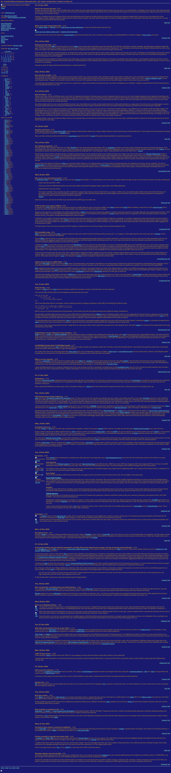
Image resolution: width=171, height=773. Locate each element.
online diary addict (83, 730)
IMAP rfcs (71, 274)
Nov (4, 72)
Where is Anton (146, 697)
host (152, 671)
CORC (3, 42)
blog (48, 442)
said (124, 334)
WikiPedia (81, 629)
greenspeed (89, 442)
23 (8, 59)
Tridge (119, 549)
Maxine (99, 314)
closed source (80, 631)
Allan (48, 738)
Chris (97, 439)
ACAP (57, 157)
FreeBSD (155, 500)
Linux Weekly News (7, 36)
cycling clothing (124, 412)
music (6, 103)
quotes (146, 320)
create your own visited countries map (47, 32)
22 (6, 59)
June (6, 119)
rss (9, 48)
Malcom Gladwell (151, 78)
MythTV (68, 747)
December (8, 51)
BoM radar (61, 517)
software (7, 95)
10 (10, 56)
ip (5, 89)
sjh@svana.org (10, 13)
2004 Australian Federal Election (78, 642)
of (113, 364)
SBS (51, 738)
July (5, 122)
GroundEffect (57, 415)
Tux (74, 506)
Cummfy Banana (87, 671)
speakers (63, 133)
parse (37, 322)
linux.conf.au (147, 35)
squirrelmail (98, 271)
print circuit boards (51, 589)
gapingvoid (38, 711)
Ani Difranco (121, 367)
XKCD (3, 37)
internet (7, 88)
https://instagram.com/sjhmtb (17, 17)
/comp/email (163, 229)
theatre (7, 105)
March (6, 137)
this (108, 364)
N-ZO (66, 415)
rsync (62, 256)
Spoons (100, 428)
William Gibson (45, 551)
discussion (52, 629)
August (6, 121)
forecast (15, 45)
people (130, 351)
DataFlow (64, 501)
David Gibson (137, 274)
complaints (111, 147)
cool (120, 351)
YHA (73, 431)
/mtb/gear (164, 511)
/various (164, 38)
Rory (64, 163)
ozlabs (120, 410)
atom (16, 48)
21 (4, 59)
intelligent (125, 351)
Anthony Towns (6, 27)
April (5, 136)
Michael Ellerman (109, 410)
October (6, 133)
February (6, 138)
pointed (39, 738)
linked (156, 431)
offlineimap (101, 276)
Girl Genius (4, 39)
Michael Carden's (63, 464)
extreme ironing (62, 406)
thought (125, 361)
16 (8, 58)
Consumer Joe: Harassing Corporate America (52, 557)
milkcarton (8, 113)
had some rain (61, 516)
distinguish (57, 593)
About (3, 8)
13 (1, 58)
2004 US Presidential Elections (45, 642)
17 (10, 58)
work (6, 115)
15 (6, 58)
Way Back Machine (121, 407)
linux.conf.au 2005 (60, 131)
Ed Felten (146, 398)
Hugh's (44, 442)
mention (47, 711)
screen (7, 104)
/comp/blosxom (162, 259)
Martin (48, 634)
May (5, 124)
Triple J (167, 406)
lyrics (55, 289)
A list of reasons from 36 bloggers (63, 711)
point (45, 289)
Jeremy (88, 386)
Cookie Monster (152, 506)
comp (6, 80)
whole (111, 351)
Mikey (54, 46)
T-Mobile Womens (52, 493)
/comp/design (163, 171)
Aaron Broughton (6, 23)
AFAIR (115, 431)
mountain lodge (100, 431)
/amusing (164, 203)
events (7, 108)
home (2, 768)
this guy (78, 179)
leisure (6, 97)
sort (111, 364)
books (6, 99)
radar (20, 45)
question (89, 361)
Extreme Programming (153, 154)
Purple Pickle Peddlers (53, 478)
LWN (36, 398)
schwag (7, 93)
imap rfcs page (157, 207)
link (169, 23)
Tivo (58, 747)
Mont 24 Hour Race (88, 464)
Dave (46, 563)
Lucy (57, 439)
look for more (156, 407)
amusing (7, 78)
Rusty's (130, 701)
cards (108, 701)
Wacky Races (50, 673)
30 (8, 61)
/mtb (165, 23)
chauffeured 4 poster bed (52, 671)
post (47, 207)
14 (4, 58)
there (54, 549)
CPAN (66, 220)
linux (6, 91)
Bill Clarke (46, 263)
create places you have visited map (72, 27)
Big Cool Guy (60, 697)
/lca (166, 139)
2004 (4, 64)
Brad (112, 207)
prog (6, 92)
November (7, 125)
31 (10, 61)
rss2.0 (13, 48)
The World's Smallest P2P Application (58, 398)
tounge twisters (69, 35)
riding (68, 442)
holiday (7, 101)
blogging (7, 81)
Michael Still (5, 30)
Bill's (36, 268)
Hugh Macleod (113, 336)
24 (10, 59)
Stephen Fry (160, 549)
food (6, 100)
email (6, 85)
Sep (7, 71)
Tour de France (83, 738)
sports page (53, 407)
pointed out (58, 179)
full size (37, 460)
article (49, 334)
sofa (145, 671)
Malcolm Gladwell (60, 334)
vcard (56, 270)
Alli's (50, 428)
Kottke (37, 334)
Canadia (94, 537)
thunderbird (80, 271)
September (7, 126)
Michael (52, 27)
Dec (7, 72)
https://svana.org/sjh (10, 16)
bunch (115, 351)
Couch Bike (106, 534)
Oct (2, 72)
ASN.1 (83, 212)
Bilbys (3, 41)
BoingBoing (77, 245)
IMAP (66, 263)
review (159, 78)
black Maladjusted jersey (114, 457)
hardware (7, 87)
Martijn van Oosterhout (8, 28)
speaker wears (39, 165)
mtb (6, 107)
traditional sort (145, 629)
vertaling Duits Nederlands (69, 32)
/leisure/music (162, 330)
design (7, 84)
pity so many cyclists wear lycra (159, 410)
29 (6, 61)
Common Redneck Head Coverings (82, 563)
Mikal (45, 27)
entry (58, 234)
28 (4, 61)
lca (5, 96)
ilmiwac (7, 112)
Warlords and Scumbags (141, 428)
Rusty (44, 428)
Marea (76, 46)
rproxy (79, 256)
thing (115, 364)
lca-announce (73, 136)
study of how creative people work (78, 549)
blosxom (7, 82)
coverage (94, 739)
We (36, 684)
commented (46, 361)
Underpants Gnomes (108, 644)
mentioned (40, 179)
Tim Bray (73, 147)
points (56, 717)
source (162, 149)
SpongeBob (138, 506)
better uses (89, 589)
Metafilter (94, 406)
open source (53, 631)
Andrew (40, 27)
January (6, 139)
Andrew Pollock (6, 25)
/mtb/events (163, 663)
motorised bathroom (136, 671)
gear (6, 109)
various (6, 111)
